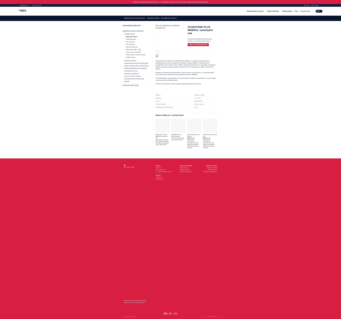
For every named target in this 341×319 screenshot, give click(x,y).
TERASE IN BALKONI (130, 60)
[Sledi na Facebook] (320, 5)
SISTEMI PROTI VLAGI (130, 71)
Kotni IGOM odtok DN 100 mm (193, 135)
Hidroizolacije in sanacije (255, 11)
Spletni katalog (287, 11)
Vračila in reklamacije (186, 171)
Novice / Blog (314, 5)
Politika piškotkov (212, 169)
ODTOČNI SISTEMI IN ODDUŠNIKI (134, 79)
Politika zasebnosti (212, 167)
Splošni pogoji (184, 167)
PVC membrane (130, 41)
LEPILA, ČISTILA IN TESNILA (132, 76)
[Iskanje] (313, 11)
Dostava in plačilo (185, 169)
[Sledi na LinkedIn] (321, 5)
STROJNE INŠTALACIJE (131, 85)
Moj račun (306, 5)
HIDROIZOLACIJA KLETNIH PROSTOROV (136, 63)
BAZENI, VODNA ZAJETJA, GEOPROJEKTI (136, 66)
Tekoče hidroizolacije (132, 47)
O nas (296, 11)
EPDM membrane (131, 39)
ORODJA (126, 81)
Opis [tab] (156, 56)
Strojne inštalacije (273, 11)
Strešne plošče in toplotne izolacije (135, 54)
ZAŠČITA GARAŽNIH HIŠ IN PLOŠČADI (135, 68)
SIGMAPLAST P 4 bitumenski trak (176, 135)
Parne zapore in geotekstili (133, 52)
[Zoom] (158, 52)
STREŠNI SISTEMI (153, 18)
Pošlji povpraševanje (198, 44)
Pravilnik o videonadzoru (210, 171)
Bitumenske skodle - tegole (133, 49)
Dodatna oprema (130, 57)
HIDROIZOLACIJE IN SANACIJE (134, 18)
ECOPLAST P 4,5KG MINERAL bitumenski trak (161, 136)
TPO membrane (130, 44)
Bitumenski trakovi (169, 18)
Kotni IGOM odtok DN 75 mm (210, 135)
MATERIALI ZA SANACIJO (131, 73)
